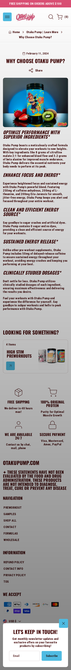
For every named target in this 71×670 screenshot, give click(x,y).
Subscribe (52, 656)
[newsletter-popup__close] (63, 623)
